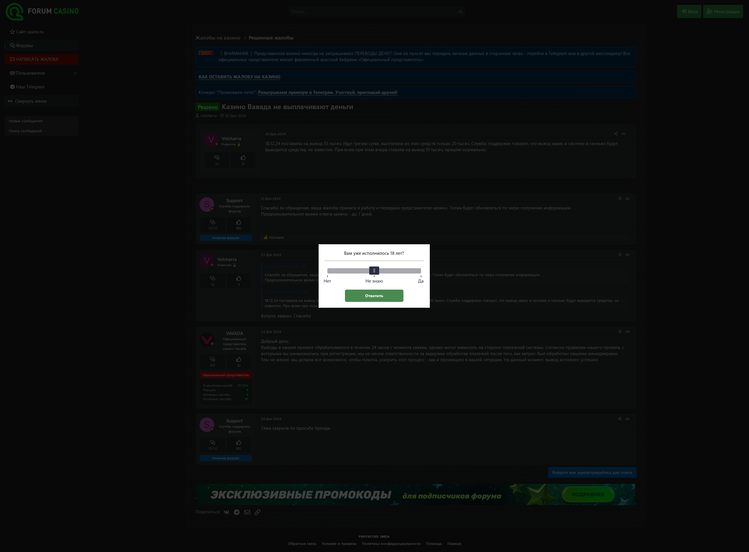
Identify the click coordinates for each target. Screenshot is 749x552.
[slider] (374, 270)
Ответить (374, 295)
